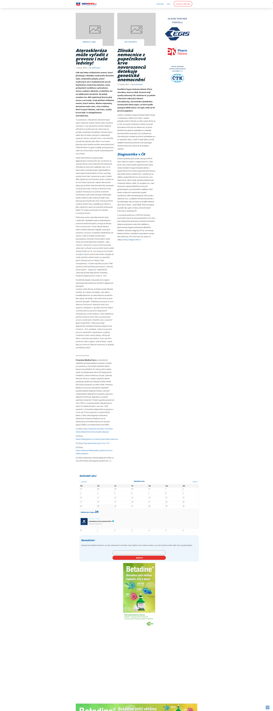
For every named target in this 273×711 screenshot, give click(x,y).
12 (115, 497)
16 (183, 497)
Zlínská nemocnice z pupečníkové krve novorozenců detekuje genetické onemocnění (131, 64)
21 (149, 502)
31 (149, 489)
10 (81, 497)
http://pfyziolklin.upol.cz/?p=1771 (96, 443)
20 (132, 502)
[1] (83, 126)
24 (81, 506)
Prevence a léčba (89, 42)
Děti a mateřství (131, 42)
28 (98, 489)
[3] (81, 191)
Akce (168, 4)
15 (166, 497)
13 (132, 497)
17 (81, 502)
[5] (95, 269)
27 (81, 489)
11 (98, 497)
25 (98, 506)
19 (115, 502)
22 (166, 502)
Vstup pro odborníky (183, 4)
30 (132, 489)
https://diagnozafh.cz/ (132, 239)
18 (98, 502)
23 (183, 502)
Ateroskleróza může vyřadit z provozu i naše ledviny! (92, 56)
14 (149, 497)
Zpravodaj (160, 4)
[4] (82, 254)
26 (115, 506)
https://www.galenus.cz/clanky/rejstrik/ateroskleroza (97, 439)
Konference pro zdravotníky (100, 521)
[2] (111, 164)
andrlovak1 (96, 68)
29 (115, 489)
